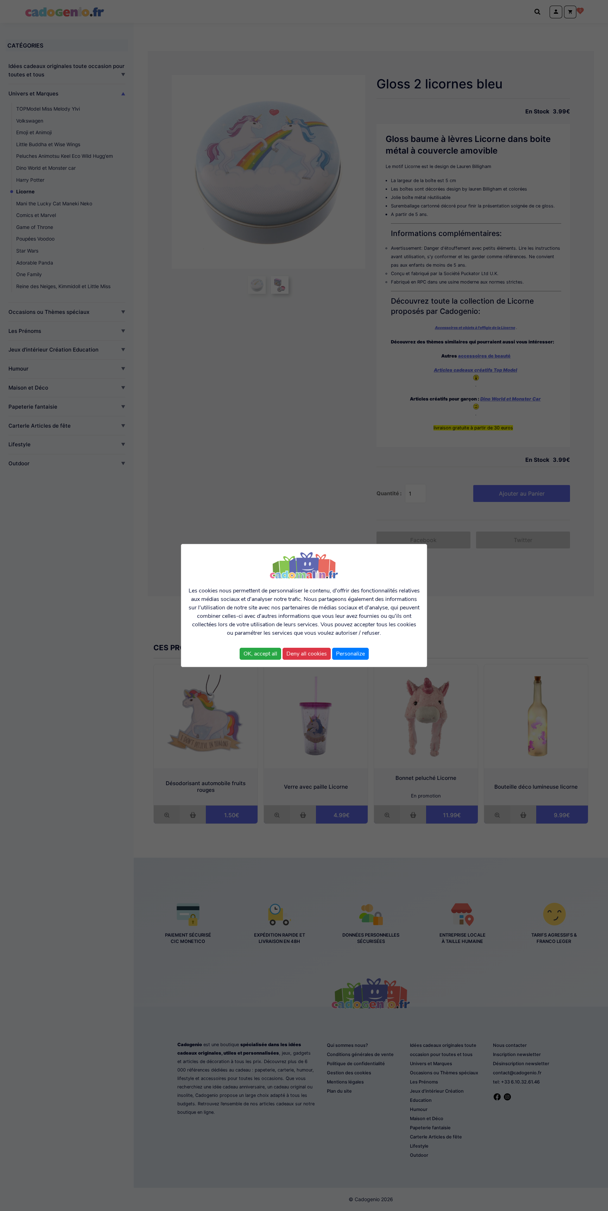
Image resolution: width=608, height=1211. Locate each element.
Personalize (350, 654)
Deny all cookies (306, 654)
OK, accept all (260, 654)
